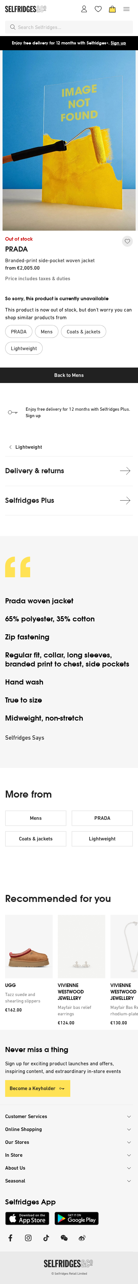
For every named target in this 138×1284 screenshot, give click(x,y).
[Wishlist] (98, 9)
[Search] (13, 27)
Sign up (118, 43)
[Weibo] (82, 1242)
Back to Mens (69, 375)
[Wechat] (64, 1242)
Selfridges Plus (29, 500)
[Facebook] (10, 1242)
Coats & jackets (36, 839)
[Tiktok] (46, 1242)
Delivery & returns (34, 470)
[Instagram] (28, 1242)
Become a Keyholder (33, 1088)
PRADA (16, 249)
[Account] (84, 9)
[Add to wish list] (127, 241)
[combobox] (74, 27)
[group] (69, 972)
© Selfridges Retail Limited (69, 1273)
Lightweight (28, 447)
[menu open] (126, 9)
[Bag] (112, 9)
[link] (27, 997)
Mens (36, 818)
